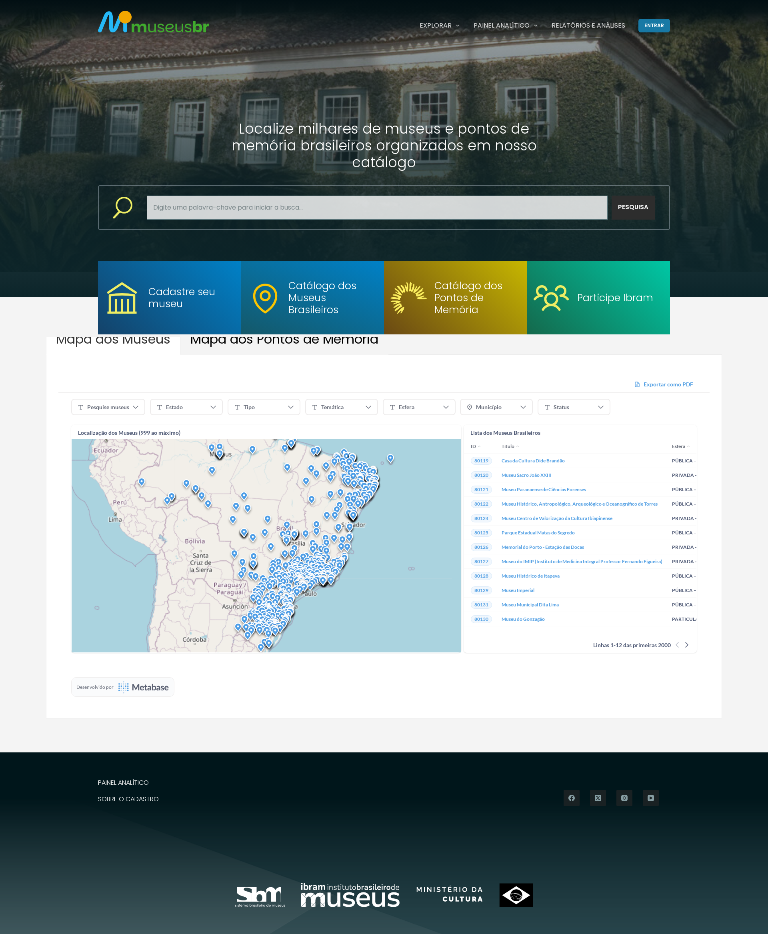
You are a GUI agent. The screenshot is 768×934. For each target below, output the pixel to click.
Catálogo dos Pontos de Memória (468, 298)
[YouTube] (651, 798)
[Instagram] (624, 798)
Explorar (436, 25)
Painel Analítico (502, 25)
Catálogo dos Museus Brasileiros (322, 298)
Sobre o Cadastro (128, 799)
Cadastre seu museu (181, 298)
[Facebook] (572, 798)
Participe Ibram (615, 298)
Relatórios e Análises (588, 25)
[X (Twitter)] (598, 798)
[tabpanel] (384, 536)
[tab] (113, 339)
